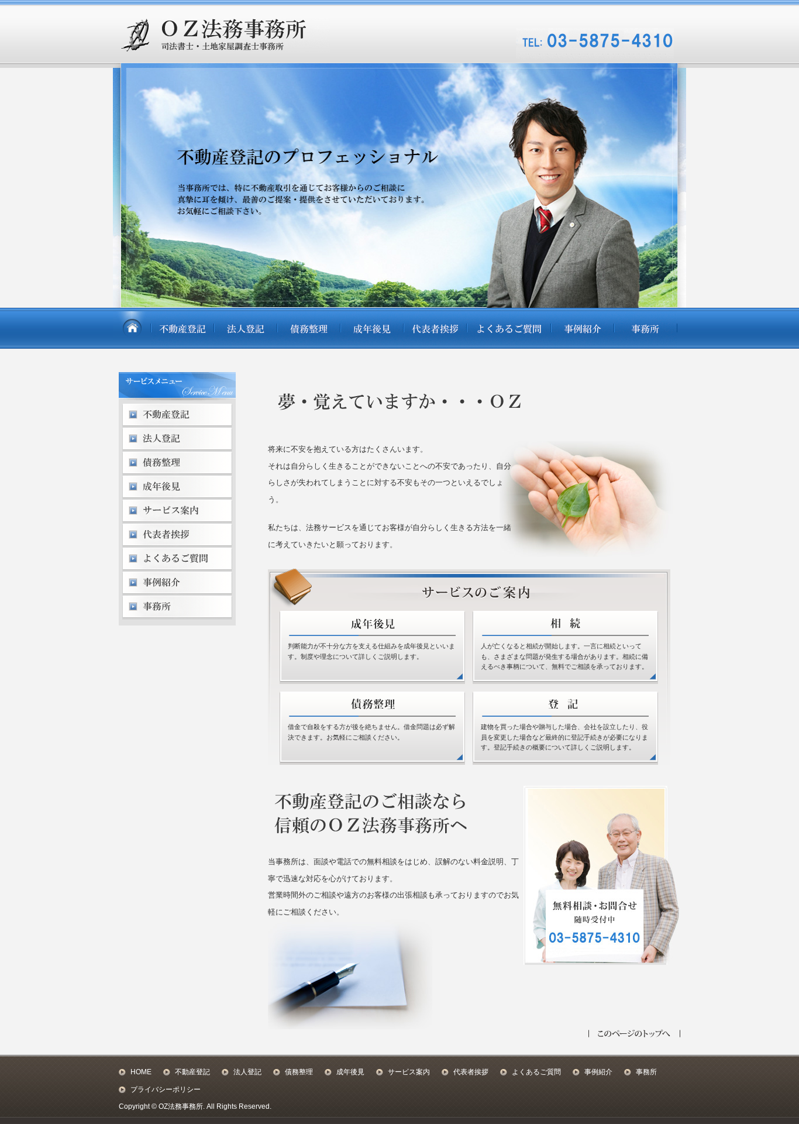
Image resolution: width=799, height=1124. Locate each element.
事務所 (646, 1072)
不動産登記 (192, 1072)
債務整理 (299, 1072)
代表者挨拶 (470, 1072)
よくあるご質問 (536, 1072)
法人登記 (247, 1072)
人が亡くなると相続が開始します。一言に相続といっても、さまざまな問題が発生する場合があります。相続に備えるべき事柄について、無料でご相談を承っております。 (564, 656)
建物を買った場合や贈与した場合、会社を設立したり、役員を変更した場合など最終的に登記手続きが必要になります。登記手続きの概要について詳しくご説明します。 (564, 737)
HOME (140, 1072)
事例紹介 (598, 1072)
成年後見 (350, 1072)
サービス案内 (409, 1072)
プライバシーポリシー (165, 1089)
